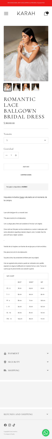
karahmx (15, 432)
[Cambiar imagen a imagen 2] (17, 87)
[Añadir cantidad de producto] (6, 155)
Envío (22, 197)
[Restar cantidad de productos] (16, 155)
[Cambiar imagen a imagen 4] (35, 87)
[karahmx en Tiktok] (13, 425)
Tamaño (8, 134)
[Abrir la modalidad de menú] (6, 13)
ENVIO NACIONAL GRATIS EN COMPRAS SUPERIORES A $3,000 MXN (26, 3)
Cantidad (8, 148)
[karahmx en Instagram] (9, 425)
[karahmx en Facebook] (5, 425)
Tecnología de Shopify (9, 434)
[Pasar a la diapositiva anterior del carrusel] (4, 405)
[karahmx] (26, 13)
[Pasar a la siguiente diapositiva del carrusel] (48, 405)
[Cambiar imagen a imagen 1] (7, 87)
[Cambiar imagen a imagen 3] (26, 87)
